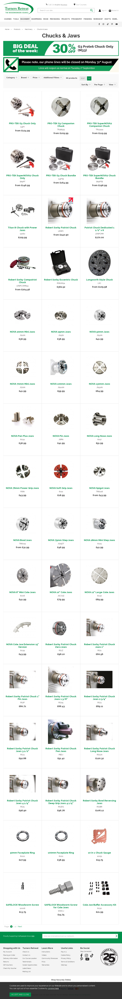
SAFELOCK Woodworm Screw (22, 904)
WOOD (45, 19)
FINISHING (88, 19)
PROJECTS (65, 19)
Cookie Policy (65, 955)
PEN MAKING (55, 19)
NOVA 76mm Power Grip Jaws (22, 488)
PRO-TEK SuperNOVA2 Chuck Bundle (99, 176)
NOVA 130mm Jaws (99, 383)
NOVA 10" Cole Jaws (61, 592)
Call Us (57, 5)
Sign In (104, 10)
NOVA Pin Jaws (61, 436)
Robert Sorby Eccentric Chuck (61, 279)
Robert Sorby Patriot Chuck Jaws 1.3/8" (61, 697)
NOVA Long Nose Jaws (99, 436)
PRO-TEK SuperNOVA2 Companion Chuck (99, 124)
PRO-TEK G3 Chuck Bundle (61, 175)
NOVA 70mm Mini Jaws (22, 383)
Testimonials (27, 962)
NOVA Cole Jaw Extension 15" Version (22, 645)
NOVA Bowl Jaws (22, 540)
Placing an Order (9, 955)
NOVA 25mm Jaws (61, 331)
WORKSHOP (98, 19)
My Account (7, 952)
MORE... (115, 19)
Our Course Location (30, 958)
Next (20, 926)
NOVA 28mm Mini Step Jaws (99, 540)
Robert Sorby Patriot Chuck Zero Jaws (61, 645)
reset (83, 78)
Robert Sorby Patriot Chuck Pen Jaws (61, 749)
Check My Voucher (9, 968)
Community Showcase (50, 958)
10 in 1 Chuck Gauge (99, 852)
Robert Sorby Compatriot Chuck (22, 281)
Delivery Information (10, 958)
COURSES (7, 19)
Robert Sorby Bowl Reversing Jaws (99, 802)
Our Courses (80, 5)
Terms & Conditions (68, 962)
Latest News (27, 968)
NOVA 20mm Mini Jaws (22, 331)
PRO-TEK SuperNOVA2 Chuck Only (22, 176)
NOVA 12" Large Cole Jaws (99, 592)
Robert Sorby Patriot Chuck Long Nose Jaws (99, 749)
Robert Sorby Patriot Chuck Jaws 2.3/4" (99, 697)
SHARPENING (36, 19)
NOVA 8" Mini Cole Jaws (22, 592)
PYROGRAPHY (76, 19)
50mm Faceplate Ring (22, 852)
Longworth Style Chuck (99, 279)
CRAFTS (107, 19)
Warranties (45, 965)
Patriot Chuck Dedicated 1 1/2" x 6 (99, 228)
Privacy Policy (66, 958)
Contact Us (26, 955)
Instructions (46, 952)
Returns (6, 962)
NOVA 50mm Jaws (99, 331)
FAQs (43, 962)
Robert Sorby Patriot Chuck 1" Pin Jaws (22, 697)
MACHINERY (25, 19)
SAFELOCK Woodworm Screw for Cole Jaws (60, 906)
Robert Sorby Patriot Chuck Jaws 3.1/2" (22, 749)
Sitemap (64, 965)
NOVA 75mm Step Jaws (61, 540)
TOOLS (16, 19)
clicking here (53, 988)
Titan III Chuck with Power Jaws (22, 228)
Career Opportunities (30, 965)
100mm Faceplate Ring (61, 852)
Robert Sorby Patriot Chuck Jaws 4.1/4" (22, 802)
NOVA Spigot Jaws (99, 488)
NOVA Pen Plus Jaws (22, 436)
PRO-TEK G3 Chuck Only (22, 123)
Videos (44, 955)
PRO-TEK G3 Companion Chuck (61, 124)
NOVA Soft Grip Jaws (61, 488)
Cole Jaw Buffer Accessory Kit (99, 904)
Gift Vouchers (8, 965)
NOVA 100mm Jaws (61, 383)
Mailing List (26, 971)
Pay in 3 (63, 952)
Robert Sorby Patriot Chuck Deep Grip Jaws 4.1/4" (61, 802)
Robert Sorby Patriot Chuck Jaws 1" (99, 645)
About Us (26, 952)
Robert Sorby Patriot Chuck (61, 227)
